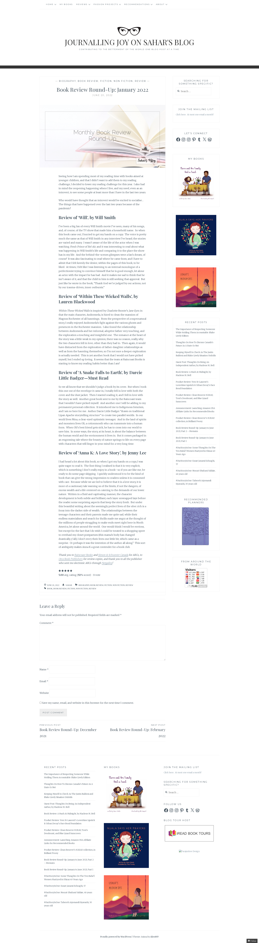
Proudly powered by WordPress (115, 937)
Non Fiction (123, 81)
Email (44, 681)
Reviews (81, 4)
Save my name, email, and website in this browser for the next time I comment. (88, 702)
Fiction (106, 81)
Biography (67, 81)
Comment (47, 622)
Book (49, 589)
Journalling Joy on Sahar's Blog (129, 42)
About (160, 4)
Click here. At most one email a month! (194, 114)
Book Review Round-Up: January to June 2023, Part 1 (68, 869)
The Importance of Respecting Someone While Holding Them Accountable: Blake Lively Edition (195, 332)
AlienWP (154, 937)
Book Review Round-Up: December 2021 (68, 731)
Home (49, 4)
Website (44, 692)
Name (44, 669)
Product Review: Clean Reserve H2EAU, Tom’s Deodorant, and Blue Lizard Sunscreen (194, 398)
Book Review (88, 81)
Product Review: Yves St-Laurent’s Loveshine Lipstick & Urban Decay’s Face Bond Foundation (195, 385)
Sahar (69, 585)
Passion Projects (106, 4)
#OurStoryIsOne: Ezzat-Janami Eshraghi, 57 (65, 886)
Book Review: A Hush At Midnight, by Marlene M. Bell (69, 813)
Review (140, 81)
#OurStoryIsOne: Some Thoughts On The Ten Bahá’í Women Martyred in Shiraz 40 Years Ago (196, 451)
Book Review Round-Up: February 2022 (137, 731)
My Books (66, 4)
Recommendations (137, 4)
